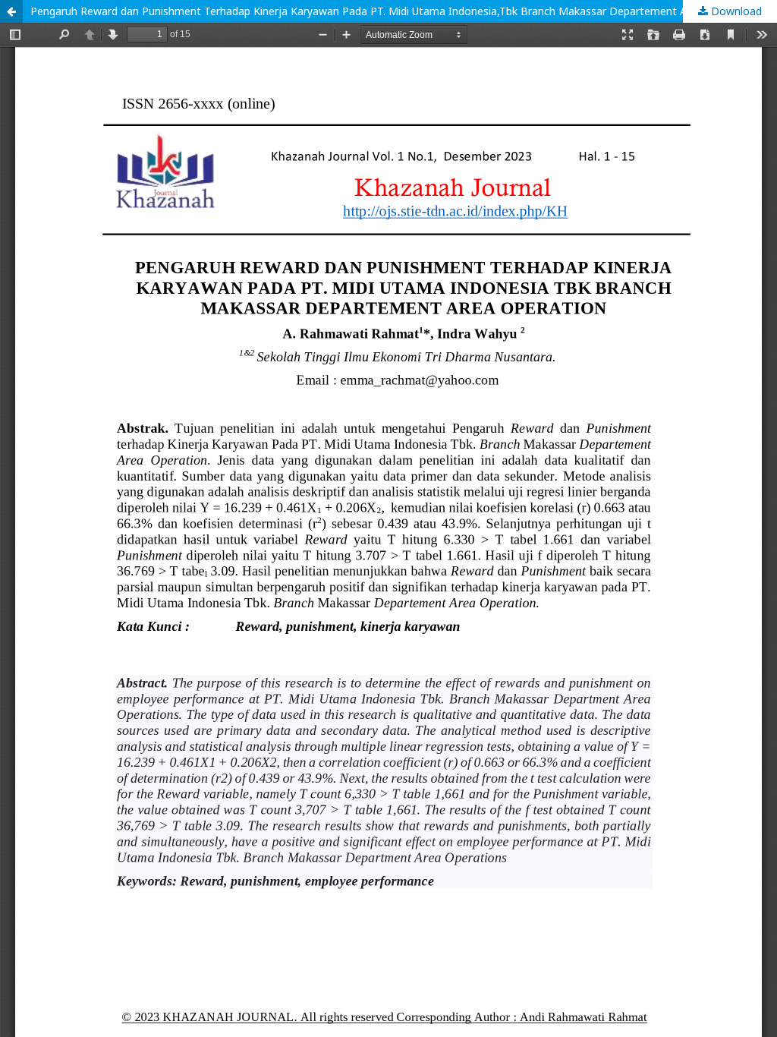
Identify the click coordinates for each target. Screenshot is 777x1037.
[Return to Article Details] (11, 11)
